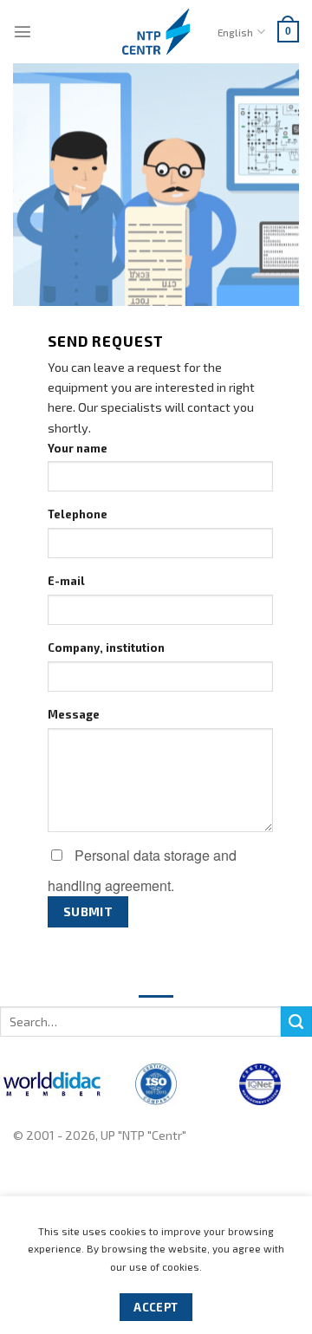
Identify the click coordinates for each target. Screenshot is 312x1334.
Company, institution (106, 647)
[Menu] (22, 31)
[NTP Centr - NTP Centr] (156, 31)
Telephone (77, 514)
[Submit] (296, 1022)
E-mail (66, 581)
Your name (77, 448)
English (235, 32)
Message (74, 714)
